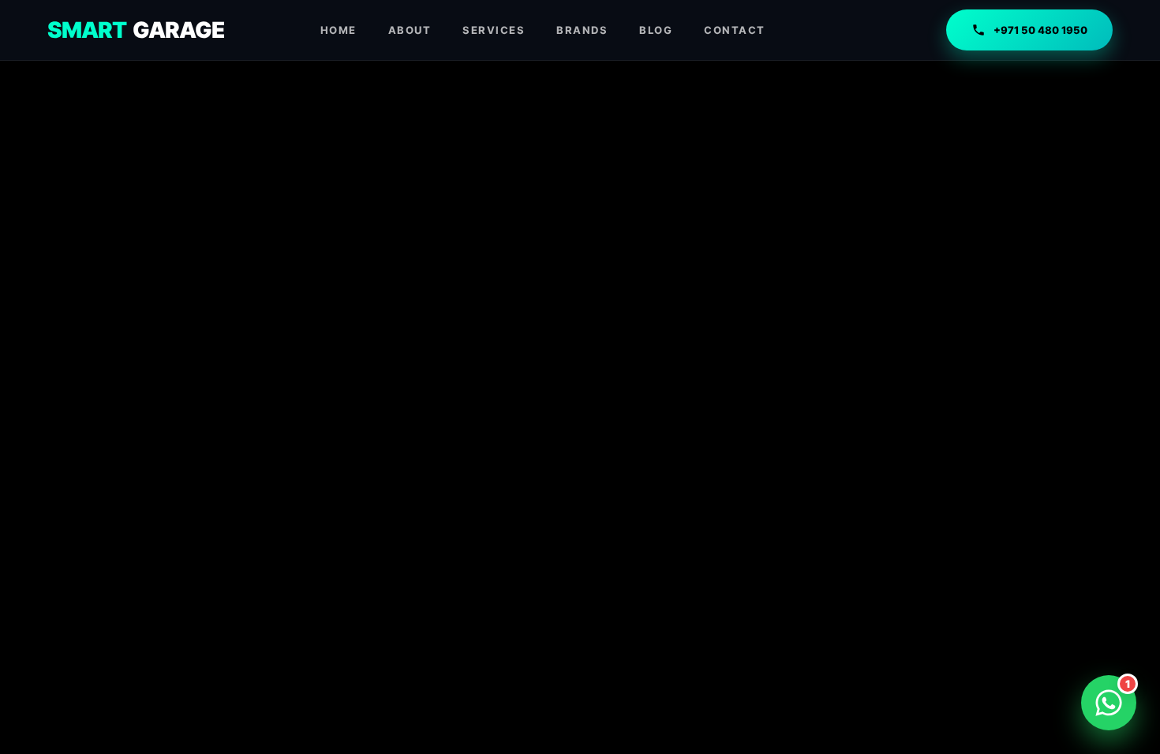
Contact (734, 30)
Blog (655, 30)
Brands (582, 30)
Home (338, 30)
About (410, 30)
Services (493, 30)
